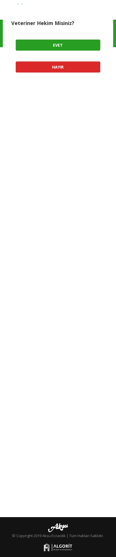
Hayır (58, 67)
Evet (58, 45)
